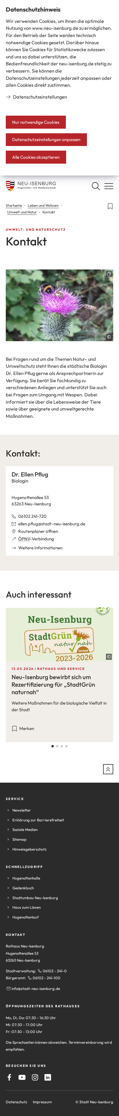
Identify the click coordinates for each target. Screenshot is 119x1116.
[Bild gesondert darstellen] (59, 305)
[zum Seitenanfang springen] (108, 769)
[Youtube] (22, 1077)
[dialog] (59, 87)
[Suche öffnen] (95, 186)
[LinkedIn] (47, 1077)
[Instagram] (35, 1077)
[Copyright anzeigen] (109, 337)
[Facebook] (9, 1077)
